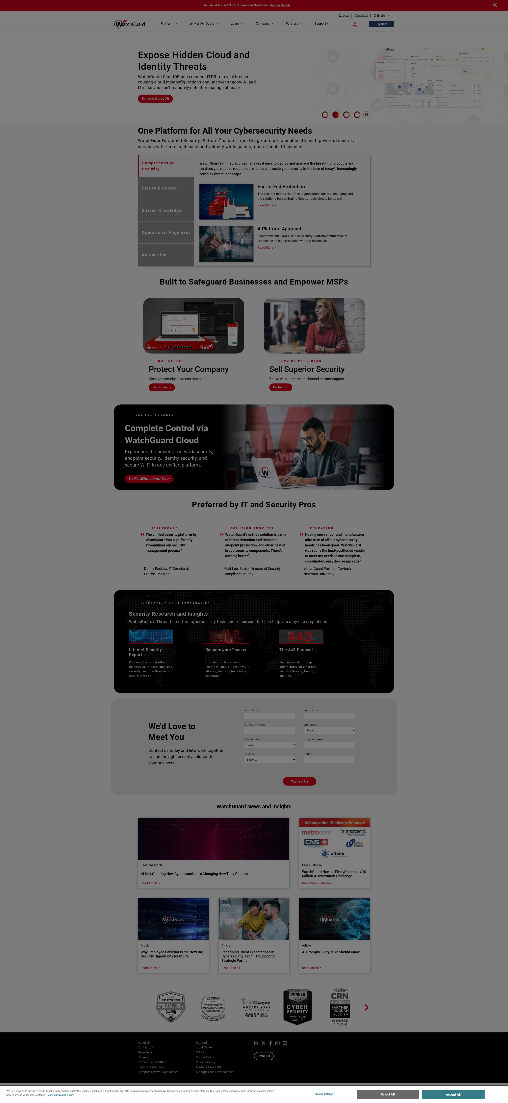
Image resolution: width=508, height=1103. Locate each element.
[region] (254, 1094)
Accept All (453, 1094)
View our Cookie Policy (61, 1094)
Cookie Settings (324, 1093)
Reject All (388, 1094)
